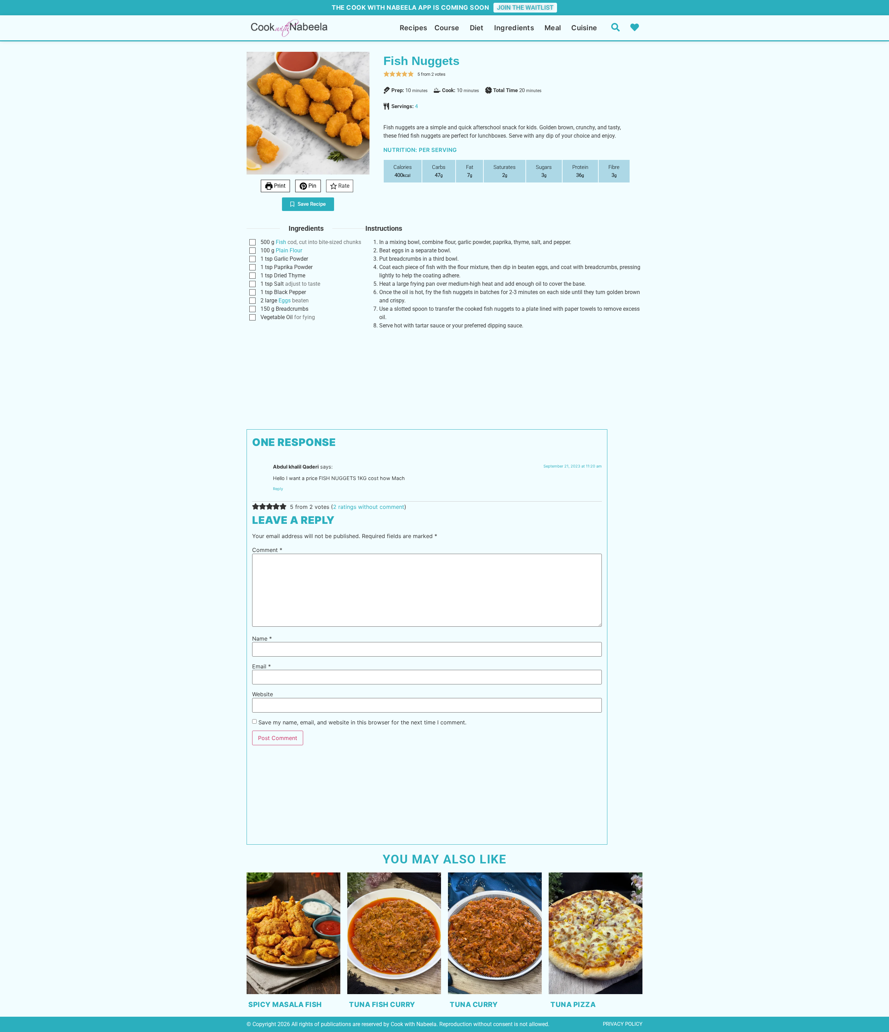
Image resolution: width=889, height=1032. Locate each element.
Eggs (285, 300)
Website (262, 694)
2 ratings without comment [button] (368, 506)
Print (279, 185)
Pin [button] (311, 185)
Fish (281, 242)
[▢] (253, 242)
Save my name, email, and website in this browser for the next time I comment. (362, 722)
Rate (343, 185)
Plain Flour (289, 250)
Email (261, 666)
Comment (267, 550)
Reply (278, 488)
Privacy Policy (622, 1024)
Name (262, 638)
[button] (386, 74)
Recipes (413, 28)
